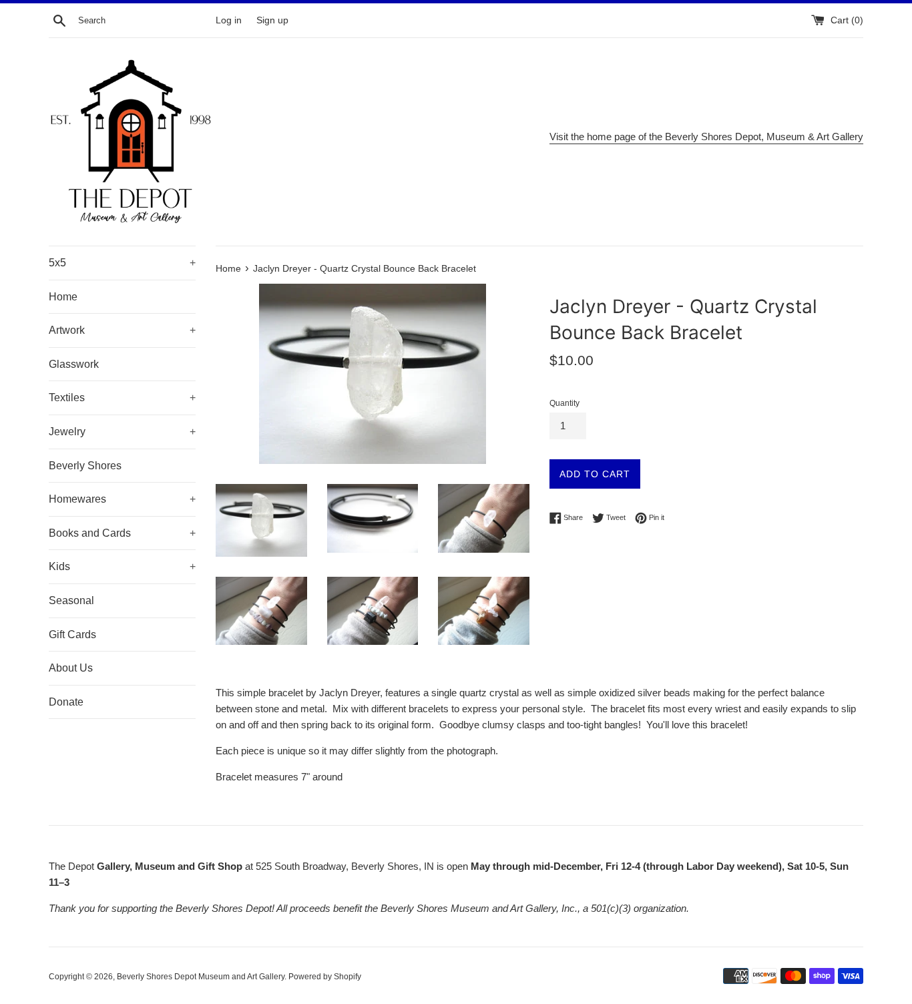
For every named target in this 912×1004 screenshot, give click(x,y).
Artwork (122, 330)
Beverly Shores (85, 465)
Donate (66, 702)
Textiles (122, 397)
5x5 (122, 262)
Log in (229, 20)
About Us (71, 668)
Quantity (564, 403)
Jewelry (122, 431)
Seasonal (71, 600)
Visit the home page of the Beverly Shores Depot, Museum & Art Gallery (706, 136)
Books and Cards (122, 533)
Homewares (122, 499)
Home (63, 296)
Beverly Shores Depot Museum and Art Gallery (200, 976)
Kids (122, 566)
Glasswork (74, 364)
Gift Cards (72, 634)
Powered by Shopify (324, 976)
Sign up (272, 20)
